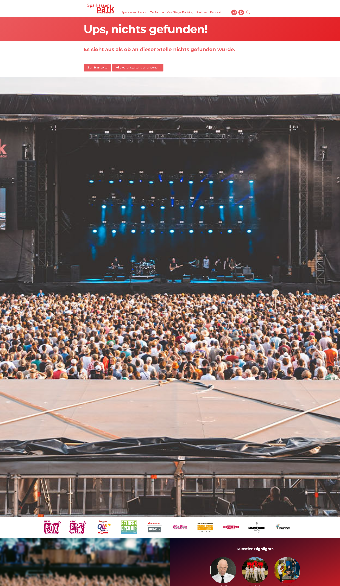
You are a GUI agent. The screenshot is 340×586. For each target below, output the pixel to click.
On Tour (155, 12)
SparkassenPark (132, 12)
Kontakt (215, 12)
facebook (241, 12)
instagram (234, 12)
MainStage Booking (180, 12)
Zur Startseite (97, 67)
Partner (201, 12)
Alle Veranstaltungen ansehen (138, 67)
